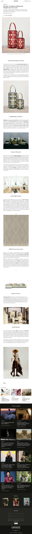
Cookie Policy (20, 532)
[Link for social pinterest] (17, 530)
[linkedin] (7, 15)
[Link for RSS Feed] (19, 530)
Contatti (11, 532)
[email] (4, 15)
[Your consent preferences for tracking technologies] (1, 1)
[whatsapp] (10, 15)
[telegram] (11, 15)
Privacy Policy (16, 521)
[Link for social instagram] (15, 530)
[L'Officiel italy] (16, 1)
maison (4, 383)
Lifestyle (5, 4)
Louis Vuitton (18, 64)
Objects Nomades (24, 64)
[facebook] (5, 15)
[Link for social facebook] (14, 530)
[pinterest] (6, 15)
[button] (27, 141)
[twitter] (9, 15)
